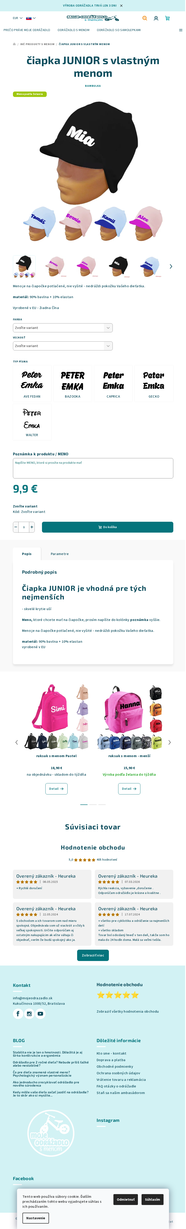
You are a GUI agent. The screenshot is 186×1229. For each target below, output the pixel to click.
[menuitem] (27, 30)
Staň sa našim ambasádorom (121, 1092)
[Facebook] (18, 1014)
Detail (54, 789)
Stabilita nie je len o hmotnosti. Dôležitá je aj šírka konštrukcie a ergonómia (48, 1054)
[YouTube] (40, 1014)
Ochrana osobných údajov (118, 1073)
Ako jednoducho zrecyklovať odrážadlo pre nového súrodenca (46, 1084)
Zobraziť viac (93, 955)
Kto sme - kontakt (112, 1053)
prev (16, 742)
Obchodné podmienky (115, 1066)
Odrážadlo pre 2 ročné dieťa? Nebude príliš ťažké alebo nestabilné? (51, 1064)
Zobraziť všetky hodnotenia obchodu (128, 1011)
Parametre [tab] (60, 553)
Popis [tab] (27, 553)
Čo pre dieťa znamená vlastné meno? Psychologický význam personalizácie (42, 1074)
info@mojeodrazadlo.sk (32, 998)
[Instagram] (29, 1014)
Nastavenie (35, 1218)
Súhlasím (152, 1199)
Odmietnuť (126, 1199)
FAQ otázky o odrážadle (116, 1086)
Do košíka (110, 527)
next (169, 742)
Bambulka (93, 86)
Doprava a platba (111, 1060)
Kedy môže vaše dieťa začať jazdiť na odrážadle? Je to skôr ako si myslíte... (51, 1094)
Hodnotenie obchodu (93, 847)
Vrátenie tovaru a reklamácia (121, 1079)
